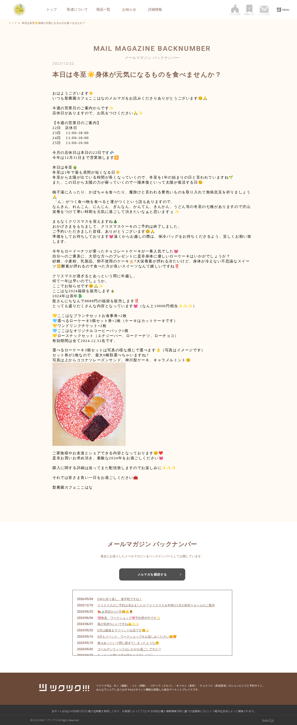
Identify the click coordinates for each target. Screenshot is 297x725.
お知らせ (129, 9)
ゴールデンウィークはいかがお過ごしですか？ (129, 649)
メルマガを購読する (152, 574)
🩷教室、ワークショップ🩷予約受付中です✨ (128, 618)
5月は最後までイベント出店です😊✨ (123, 630)
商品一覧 (103, 9)
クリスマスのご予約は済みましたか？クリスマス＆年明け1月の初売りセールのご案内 (156, 605)
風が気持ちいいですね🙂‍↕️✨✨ (118, 624)
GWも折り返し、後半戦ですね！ (119, 599)
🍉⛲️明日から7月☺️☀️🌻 (115, 611)
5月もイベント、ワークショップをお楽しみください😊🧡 (137, 636)
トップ (51, 9)
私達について (77, 9)
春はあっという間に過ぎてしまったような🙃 (128, 643)
